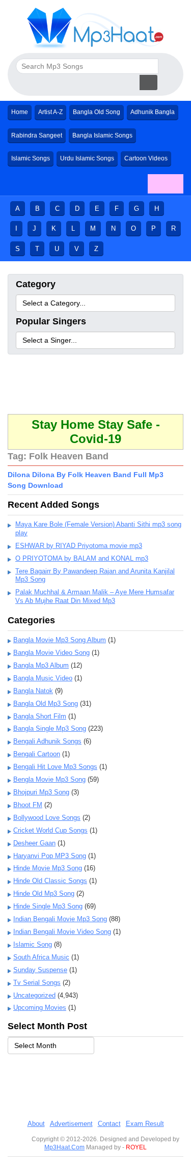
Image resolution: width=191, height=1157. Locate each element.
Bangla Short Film (39, 716)
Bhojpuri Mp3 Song (41, 792)
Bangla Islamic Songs (102, 135)
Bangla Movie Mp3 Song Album (59, 640)
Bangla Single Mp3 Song (49, 728)
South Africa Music (41, 957)
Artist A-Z (50, 112)
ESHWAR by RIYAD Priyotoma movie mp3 (78, 545)
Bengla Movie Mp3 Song (49, 779)
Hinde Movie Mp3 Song (47, 868)
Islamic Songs (30, 158)
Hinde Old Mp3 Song (43, 893)
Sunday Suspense (40, 970)
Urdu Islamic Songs (87, 158)
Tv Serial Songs (37, 982)
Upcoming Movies (39, 1007)
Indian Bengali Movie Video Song (62, 931)
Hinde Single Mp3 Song (48, 906)
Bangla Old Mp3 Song (45, 703)
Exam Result (145, 1123)
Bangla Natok (33, 691)
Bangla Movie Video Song (51, 652)
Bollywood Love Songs (46, 817)
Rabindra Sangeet (36, 135)
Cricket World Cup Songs (50, 830)
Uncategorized (34, 995)
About (36, 1123)
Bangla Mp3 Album (41, 665)
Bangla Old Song (96, 112)
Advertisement (71, 1123)
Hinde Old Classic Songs (50, 881)
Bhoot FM (27, 805)
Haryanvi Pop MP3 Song (49, 856)
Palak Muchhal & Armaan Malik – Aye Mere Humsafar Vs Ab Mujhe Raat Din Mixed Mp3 (94, 596)
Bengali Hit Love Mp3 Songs (55, 766)
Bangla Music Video (42, 678)
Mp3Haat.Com (64, 1147)
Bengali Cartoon (36, 754)
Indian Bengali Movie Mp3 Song (60, 919)
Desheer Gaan (34, 843)
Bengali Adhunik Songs (47, 741)
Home (19, 112)
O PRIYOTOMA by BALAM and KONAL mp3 (81, 558)
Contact (109, 1123)
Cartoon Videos (146, 158)
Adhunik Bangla (152, 112)
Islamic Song (32, 944)
